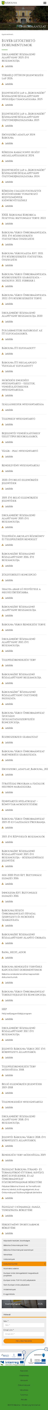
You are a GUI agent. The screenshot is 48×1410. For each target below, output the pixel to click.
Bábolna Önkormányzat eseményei (18, 1250)
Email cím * (8, 1330)
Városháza (7, 1255)
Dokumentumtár (10, 1264)
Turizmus (24, 1395)
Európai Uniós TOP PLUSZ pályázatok (19, 1280)
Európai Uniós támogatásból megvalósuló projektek (20, 1274)
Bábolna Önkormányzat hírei (15, 1245)
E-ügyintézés (9, 1294)
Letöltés (9, 66)
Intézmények (9, 1259)
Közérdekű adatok (11, 1268)
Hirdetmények (9, 1289)
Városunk (24, 1380)
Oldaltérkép (24, 1376)
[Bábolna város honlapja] (9, 3)
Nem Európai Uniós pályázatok (16, 1285)
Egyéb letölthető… (8, 34)
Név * (6, 1321)
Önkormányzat (24, 1385)
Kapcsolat (24, 1371)
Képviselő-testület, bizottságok (16, 1241)
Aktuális (24, 1400)
